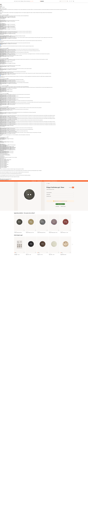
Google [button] (1, 14)
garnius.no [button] (1, 22)
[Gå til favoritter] (71, 1)
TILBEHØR (49, 183)
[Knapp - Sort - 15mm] (31, 245)
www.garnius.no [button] (2, 34)
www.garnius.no (2, 155)
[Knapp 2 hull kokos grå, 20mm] (19, 222)
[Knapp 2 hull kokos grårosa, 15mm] (54, 222)
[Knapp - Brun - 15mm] (42, 245)
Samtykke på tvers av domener (4, 153)
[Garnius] (42, 1)
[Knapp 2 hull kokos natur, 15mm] (31, 222)
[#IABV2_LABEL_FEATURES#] (3, 163)
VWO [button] (0, 57)
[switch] (0, 75)
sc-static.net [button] (1, 30)
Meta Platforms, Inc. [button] (2, 77)
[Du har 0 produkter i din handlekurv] (73, 1)
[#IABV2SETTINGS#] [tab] (2, 7)
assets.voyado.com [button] (2, 64)
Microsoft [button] (1, 92)
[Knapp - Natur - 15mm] (54, 245)
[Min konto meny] (70, 1)
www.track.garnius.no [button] (2, 126)
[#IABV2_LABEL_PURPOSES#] (3, 161)
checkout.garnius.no (2, 156)
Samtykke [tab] (1, 5)
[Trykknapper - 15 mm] (19, 245)
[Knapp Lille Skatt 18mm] (65, 245)
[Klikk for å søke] (67, 1)
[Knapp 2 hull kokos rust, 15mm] (65, 222)
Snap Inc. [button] (1, 105)
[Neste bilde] (72, 222)
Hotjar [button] (0, 47)
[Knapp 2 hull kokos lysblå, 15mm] (42, 222)
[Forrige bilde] (16, 222)
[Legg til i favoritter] (73, 183)
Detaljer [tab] (1, 6)
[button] (33, 19)
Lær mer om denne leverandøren (4, 48)
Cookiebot (15, 157)
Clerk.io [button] (1, 136)
